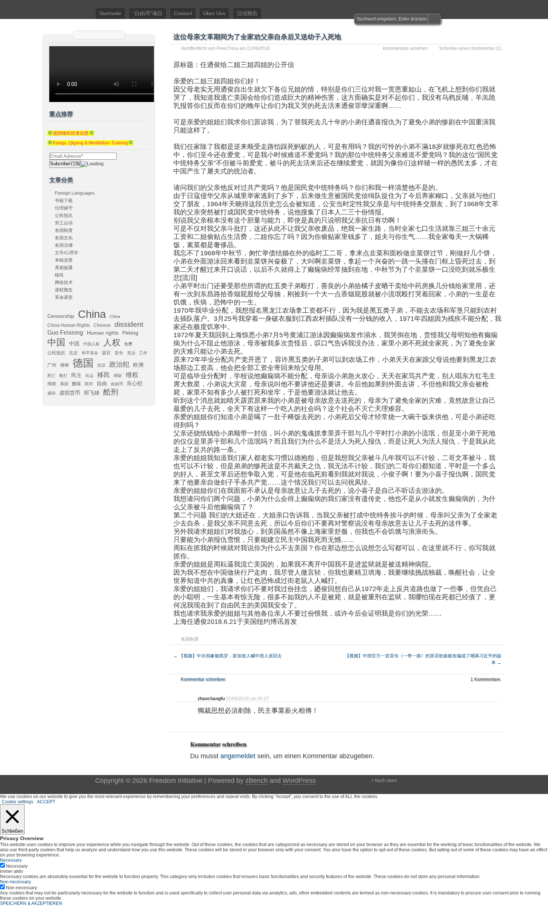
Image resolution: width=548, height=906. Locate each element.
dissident (128, 324)
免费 (128, 344)
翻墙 (76, 383)
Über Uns (214, 13)
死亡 (51, 375)
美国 (64, 384)
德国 (83, 363)
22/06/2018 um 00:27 (247, 698)
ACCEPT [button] (46, 801)
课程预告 (64, 290)
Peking (130, 333)
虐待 (51, 393)
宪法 (131, 353)
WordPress (299, 780)
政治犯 (119, 364)
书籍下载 (64, 200)
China (92, 314)
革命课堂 (64, 297)
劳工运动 (64, 223)
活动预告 (247, 13)
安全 (118, 352)
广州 (51, 365)
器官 (106, 352)
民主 (76, 375)
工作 (143, 353)
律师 (64, 365)
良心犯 (134, 383)
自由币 (117, 384)
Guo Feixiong (65, 332)
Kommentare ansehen (405, 48)
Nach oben (386, 780)
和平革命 (90, 353)
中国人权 (91, 344)
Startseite (110, 13)
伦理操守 (64, 208)
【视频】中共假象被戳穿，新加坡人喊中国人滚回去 (227, 655)
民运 (89, 375)
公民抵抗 (64, 215)
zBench (256, 780)
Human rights (103, 333)
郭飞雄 (92, 393)
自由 (102, 383)
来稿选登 (64, 260)
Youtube (117, 35)
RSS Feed (80, 35)
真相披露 (64, 267)
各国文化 (64, 237)
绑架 (118, 375)
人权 (111, 342)
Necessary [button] (11, 860)
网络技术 (64, 282)
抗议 (101, 365)
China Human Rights (68, 325)
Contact (183, 13)
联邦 (89, 384)
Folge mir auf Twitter (89, 35)
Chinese (102, 325)
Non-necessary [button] (15, 881)
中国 (56, 342)
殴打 (63, 375)
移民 (59, 275)
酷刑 (110, 392)
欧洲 (138, 365)
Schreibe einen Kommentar (467, 48)
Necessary (17, 866)
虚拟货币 (69, 393)
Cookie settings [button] (17, 801)
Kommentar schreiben (203, 679)
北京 (73, 352)
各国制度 (190, 639)
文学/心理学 (66, 252)
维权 (132, 375)
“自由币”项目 (148, 13)
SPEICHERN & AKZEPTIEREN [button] (31, 903)
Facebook (99, 35)
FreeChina (227, 48)
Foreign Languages (75, 193)
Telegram (108, 35)
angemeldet (237, 756)
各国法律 (64, 245)
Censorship (60, 316)
